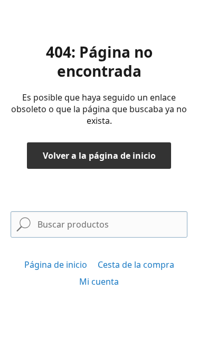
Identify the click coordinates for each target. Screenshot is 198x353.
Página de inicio (55, 264)
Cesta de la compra (136, 264)
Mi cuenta (99, 281)
